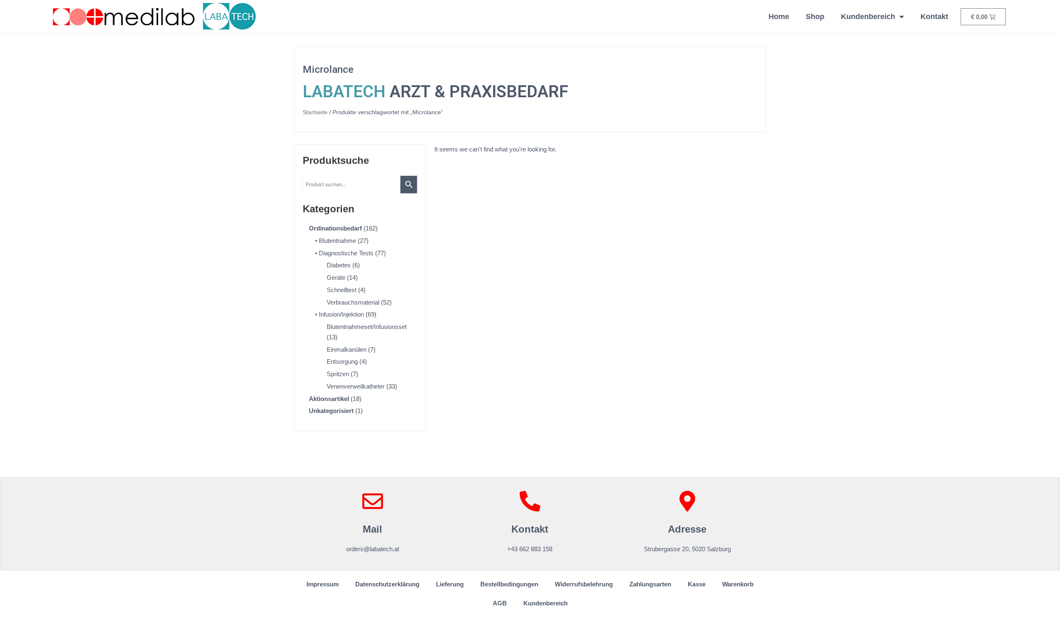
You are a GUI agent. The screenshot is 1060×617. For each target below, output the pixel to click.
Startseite (315, 112)
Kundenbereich (868, 16)
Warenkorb (738, 584)
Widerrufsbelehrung (584, 584)
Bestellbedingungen (509, 584)
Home (778, 16)
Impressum (322, 584)
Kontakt (934, 16)
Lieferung (450, 584)
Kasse (697, 584)
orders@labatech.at (372, 548)
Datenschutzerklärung (387, 584)
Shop (815, 16)
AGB (500, 603)
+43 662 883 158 (529, 548)
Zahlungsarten (650, 584)
